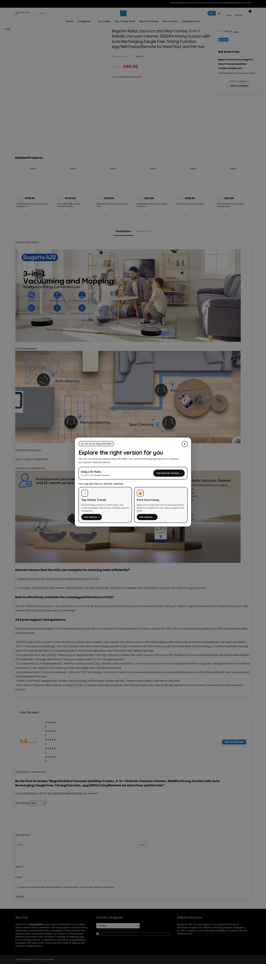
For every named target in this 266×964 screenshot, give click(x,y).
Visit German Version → (169, 473)
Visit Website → (91, 517)
